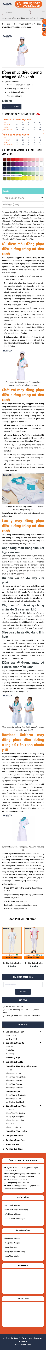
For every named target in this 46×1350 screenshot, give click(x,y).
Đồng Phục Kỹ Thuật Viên (16, 1095)
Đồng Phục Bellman (14, 1080)
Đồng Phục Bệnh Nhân (15, 1120)
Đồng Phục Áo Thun (15, 1032)
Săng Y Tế (10, 1124)
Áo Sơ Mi (9, 1046)
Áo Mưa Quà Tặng (14, 1149)
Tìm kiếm (23, 992)
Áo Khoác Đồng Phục (15, 1140)
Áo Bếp (9, 1070)
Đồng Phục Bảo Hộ (14, 1062)
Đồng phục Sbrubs (13, 1127)
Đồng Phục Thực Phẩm (16, 1131)
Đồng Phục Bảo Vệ (14, 1136)
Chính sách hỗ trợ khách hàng (16, 1210)
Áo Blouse (10, 1110)
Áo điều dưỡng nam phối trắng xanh (25, 513)
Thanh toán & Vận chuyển (14, 1219)
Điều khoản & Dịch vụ (12, 1214)
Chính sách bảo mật (12, 1205)
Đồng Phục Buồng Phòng (16, 1077)
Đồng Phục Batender (14, 1087)
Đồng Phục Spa (13, 1091)
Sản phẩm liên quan (23, 919)
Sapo (29, 1345)
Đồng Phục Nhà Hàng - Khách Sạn (21, 1066)
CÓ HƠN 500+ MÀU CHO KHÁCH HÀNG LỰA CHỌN (22, 152)
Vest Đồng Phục (13, 1057)
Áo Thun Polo (11, 1035)
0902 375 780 (24, 1016)
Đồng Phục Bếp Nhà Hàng (14, 1252)
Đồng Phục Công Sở (15, 1043)
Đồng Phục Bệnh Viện (16, 1106)
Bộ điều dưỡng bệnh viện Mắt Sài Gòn (18, 963)
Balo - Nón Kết (12, 1144)
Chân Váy (10, 1053)
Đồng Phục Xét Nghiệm (15, 1113)
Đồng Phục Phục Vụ (14, 1084)
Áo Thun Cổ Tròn (13, 1039)
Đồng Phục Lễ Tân (13, 1073)
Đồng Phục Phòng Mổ (15, 1117)
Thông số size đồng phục (19, 114)
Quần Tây (10, 1050)
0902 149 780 (17, 1007)
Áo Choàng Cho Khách (15, 1102)
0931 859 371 (26, 1010)
